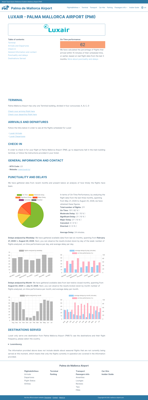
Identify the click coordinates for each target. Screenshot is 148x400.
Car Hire (102, 7)
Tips (78, 387)
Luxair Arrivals (15, 133)
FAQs (78, 390)
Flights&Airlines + (73, 7)
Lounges (79, 380)
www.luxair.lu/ (24, 169)
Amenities (80, 377)
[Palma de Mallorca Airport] (5, 7)
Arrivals (27, 374)
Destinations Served (17, 58)
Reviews (79, 384)
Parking (110, 7)
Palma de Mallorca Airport (31, 8)
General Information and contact (22, 52)
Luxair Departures (17, 136)
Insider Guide (134, 7)
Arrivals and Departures (18, 46)
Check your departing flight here (22, 114)
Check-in (12, 49)
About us (62, 397)
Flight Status (29, 380)
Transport (93, 7)
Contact (55, 397)
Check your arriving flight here (21, 111)
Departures (29, 377)
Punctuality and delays (18, 55)
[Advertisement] (56, 79)
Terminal (85, 7)
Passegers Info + (121, 7)
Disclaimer (47, 397)
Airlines (27, 384)
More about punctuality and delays (83, 59)
